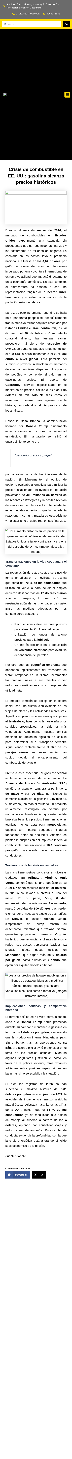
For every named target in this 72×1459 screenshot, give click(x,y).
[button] (67, 95)
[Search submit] (66, 24)
